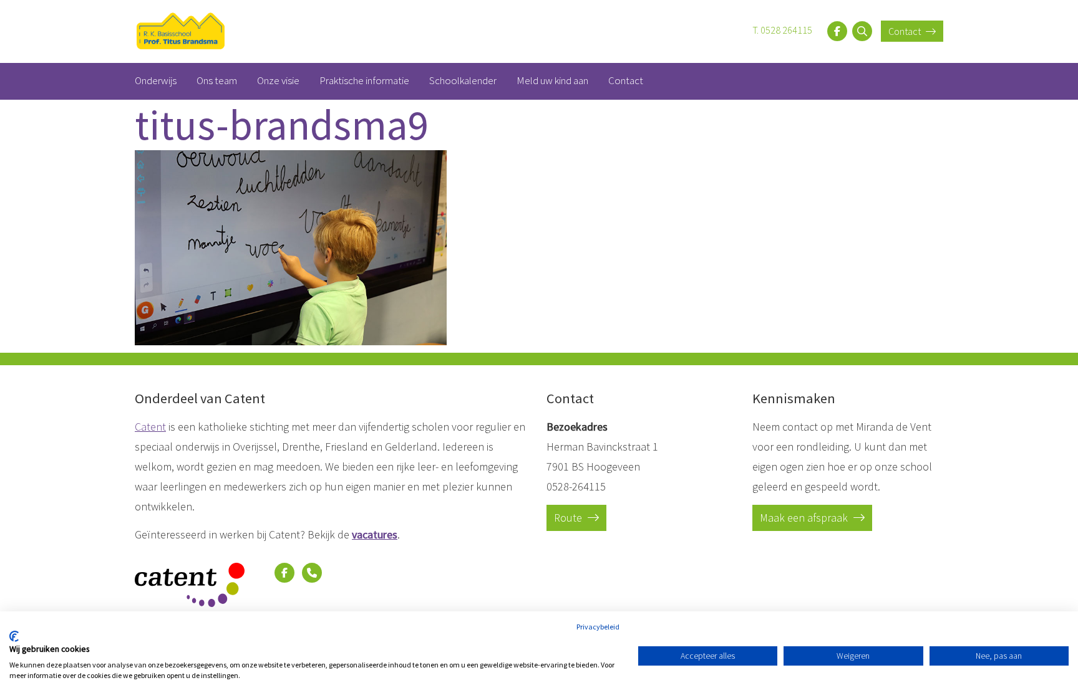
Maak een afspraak (805, 517)
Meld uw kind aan (552, 80)
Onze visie (278, 80)
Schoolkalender (463, 80)
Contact (905, 31)
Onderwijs (156, 80)
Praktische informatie (364, 80)
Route (569, 517)
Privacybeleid (597, 626)
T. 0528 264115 (782, 30)
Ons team (217, 80)
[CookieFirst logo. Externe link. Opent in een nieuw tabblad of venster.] (14, 636)
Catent (150, 426)
